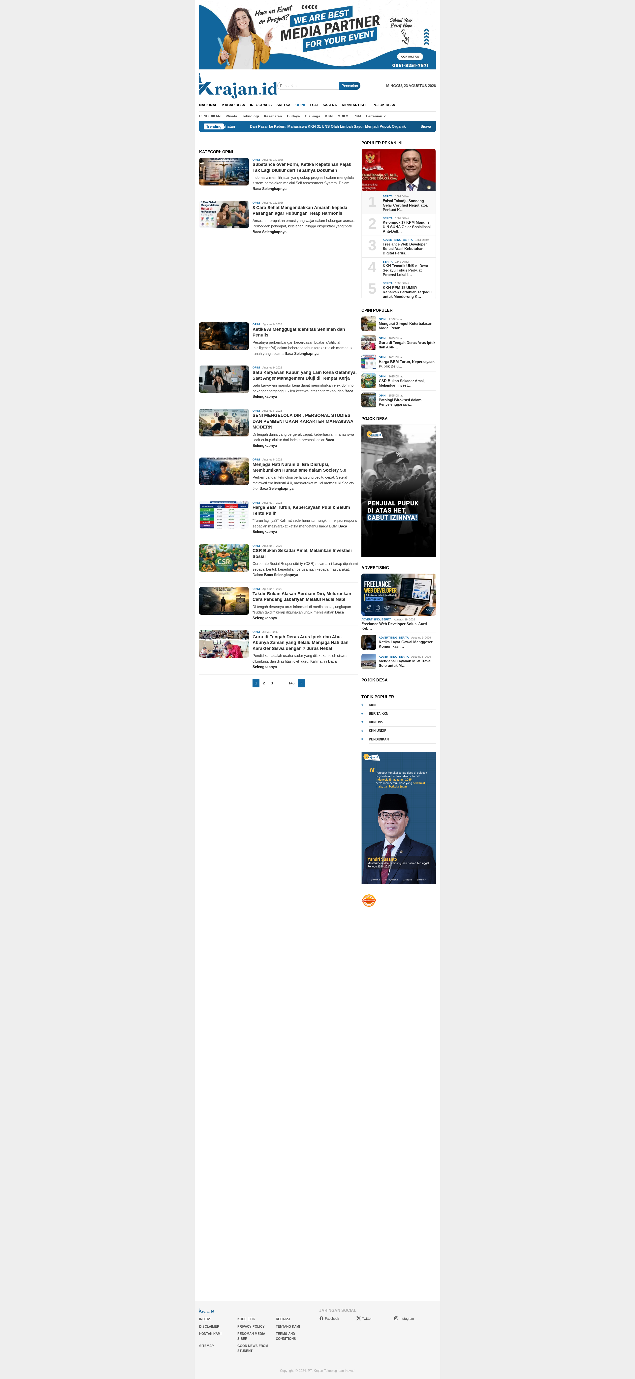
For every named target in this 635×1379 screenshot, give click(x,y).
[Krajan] (238, 85)
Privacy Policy (251, 1326)
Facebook (332, 1318)
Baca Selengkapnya (269, 188)
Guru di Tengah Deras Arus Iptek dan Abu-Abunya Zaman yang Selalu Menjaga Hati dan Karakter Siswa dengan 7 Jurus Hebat (301, 642)
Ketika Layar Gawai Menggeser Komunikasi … (406, 644)
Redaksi (283, 1319)
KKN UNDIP (377, 731)
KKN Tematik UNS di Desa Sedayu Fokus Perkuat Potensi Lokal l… (405, 270)
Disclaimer (209, 1326)
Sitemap (206, 1346)
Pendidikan (379, 739)
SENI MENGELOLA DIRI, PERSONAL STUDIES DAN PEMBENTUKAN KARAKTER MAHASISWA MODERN (303, 421)
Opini (256, 159)
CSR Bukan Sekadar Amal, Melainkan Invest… (402, 383)
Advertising (392, 239)
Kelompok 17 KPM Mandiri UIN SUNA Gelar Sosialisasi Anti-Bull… (407, 226)
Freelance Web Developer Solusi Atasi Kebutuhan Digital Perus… (405, 248)
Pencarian (350, 86)
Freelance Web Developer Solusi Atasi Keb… (394, 626)
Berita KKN (378, 713)
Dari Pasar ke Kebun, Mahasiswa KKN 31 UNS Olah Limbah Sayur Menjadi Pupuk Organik (267, 126)
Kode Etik (246, 1319)
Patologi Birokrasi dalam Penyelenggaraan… (400, 402)
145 (291, 683)
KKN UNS (376, 722)
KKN (372, 705)
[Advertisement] (278, 278)
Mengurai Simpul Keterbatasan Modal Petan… (405, 325)
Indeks (205, 1319)
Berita (388, 196)
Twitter (367, 1318)
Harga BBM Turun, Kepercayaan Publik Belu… (407, 364)
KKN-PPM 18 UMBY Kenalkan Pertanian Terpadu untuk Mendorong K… (407, 292)
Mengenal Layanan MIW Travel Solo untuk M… (405, 663)
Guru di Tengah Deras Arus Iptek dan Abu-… (407, 344)
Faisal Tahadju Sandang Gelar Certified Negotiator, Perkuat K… (405, 205)
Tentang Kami (288, 1326)
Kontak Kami (210, 1334)
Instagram (407, 1318)
